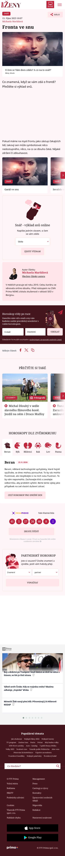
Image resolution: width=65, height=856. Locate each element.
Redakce (36, 810)
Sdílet (54, 15)
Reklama (11, 788)
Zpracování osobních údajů (42, 799)
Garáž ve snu (12, 189)
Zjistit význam (32, 251)
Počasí (40, 742)
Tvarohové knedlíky (16, 756)
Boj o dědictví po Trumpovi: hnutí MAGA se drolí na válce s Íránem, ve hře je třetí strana (32, 673)
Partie (32, 742)
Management (38, 778)
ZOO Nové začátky (16, 746)
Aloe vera (55, 749)
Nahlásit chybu (14, 817)
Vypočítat (32, 582)
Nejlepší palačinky (34, 756)
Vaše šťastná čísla (46, 513)
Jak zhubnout (16, 739)
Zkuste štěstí (31, 531)
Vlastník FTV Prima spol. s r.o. (16, 811)
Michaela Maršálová (12, 21)
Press (34, 783)
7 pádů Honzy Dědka (48, 746)
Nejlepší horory (48, 739)
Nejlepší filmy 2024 (31, 739)
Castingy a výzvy (40, 788)
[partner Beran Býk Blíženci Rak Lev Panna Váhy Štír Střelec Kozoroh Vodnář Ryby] (45, 572)
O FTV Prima (13, 778)
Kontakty (36, 793)
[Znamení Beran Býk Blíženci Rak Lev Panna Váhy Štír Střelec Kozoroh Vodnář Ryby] (35, 332)
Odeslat (55, 331)
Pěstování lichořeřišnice (23, 752)
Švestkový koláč (50, 756)
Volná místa (12, 783)
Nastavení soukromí (42, 817)
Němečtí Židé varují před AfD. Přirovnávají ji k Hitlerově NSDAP (30, 703)
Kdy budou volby (51, 742)
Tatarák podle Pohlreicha (39, 749)
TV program (11, 742)
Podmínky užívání (15, 797)
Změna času (23, 742)
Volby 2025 (10, 749)
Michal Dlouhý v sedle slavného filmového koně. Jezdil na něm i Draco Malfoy (24, 410)
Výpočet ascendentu (43, 752)
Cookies (10, 805)
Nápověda (37, 805)
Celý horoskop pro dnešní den (25, 495)
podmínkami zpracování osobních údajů (46, 339)
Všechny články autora (33, 276)
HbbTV (10, 793)
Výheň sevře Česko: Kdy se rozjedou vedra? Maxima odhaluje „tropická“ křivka (29, 688)
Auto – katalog (31, 746)
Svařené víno (21, 749)
